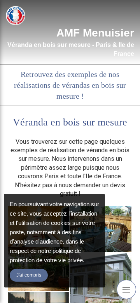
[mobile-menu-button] (126, 289)
